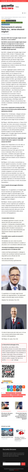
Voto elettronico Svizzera (17, 396)
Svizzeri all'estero (21, 394)
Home (2, 17)
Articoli (3, 20)
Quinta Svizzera (14, 394)
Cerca (4, 461)
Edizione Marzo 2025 (10, 20)
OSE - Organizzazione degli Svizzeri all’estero (12, 22)
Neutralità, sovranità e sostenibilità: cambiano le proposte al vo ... (20, 438)
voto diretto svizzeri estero (7, 396)
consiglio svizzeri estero (10, 392)
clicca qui (8, 360)
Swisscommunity (8, 17)
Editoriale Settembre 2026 (7, 437)
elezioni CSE (18, 392)
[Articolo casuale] (22, 13)
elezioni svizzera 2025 (6, 394)
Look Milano (16, 469)
